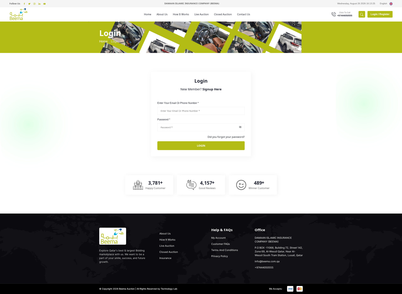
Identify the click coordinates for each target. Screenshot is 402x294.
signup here (212, 89)
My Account (218, 237)
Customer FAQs (220, 243)
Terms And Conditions (224, 250)
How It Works (181, 14)
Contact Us (243, 14)
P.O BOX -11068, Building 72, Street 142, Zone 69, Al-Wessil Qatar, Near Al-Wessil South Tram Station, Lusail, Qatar (279, 251)
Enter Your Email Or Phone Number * (178, 103)
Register (384, 14)
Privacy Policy (219, 256)
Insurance (165, 258)
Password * (163, 119)
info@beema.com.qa (267, 261)
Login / (375, 14)
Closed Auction (223, 14)
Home (147, 14)
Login (201, 145)
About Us (162, 14)
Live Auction (201, 14)
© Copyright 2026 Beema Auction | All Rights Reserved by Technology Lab (138, 288)
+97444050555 (344, 15)
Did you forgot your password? (226, 137)
